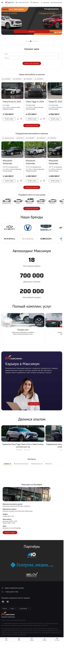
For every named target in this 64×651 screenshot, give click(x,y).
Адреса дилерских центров (14, 588)
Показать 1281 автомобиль (32, 63)
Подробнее (32, 31)
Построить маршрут (10, 532)
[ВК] (3, 601)
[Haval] (9, 238)
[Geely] (46, 227)
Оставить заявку (9, 119)
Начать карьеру (34, 403)
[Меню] (2, 2)
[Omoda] (46, 238)
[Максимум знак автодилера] (9, 2)
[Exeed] (28, 238)
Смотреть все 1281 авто (31, 125)
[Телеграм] (7, 601)
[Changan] (28, 227)
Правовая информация (8, 617)
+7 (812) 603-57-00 (8, 516)
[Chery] (9, 227)
